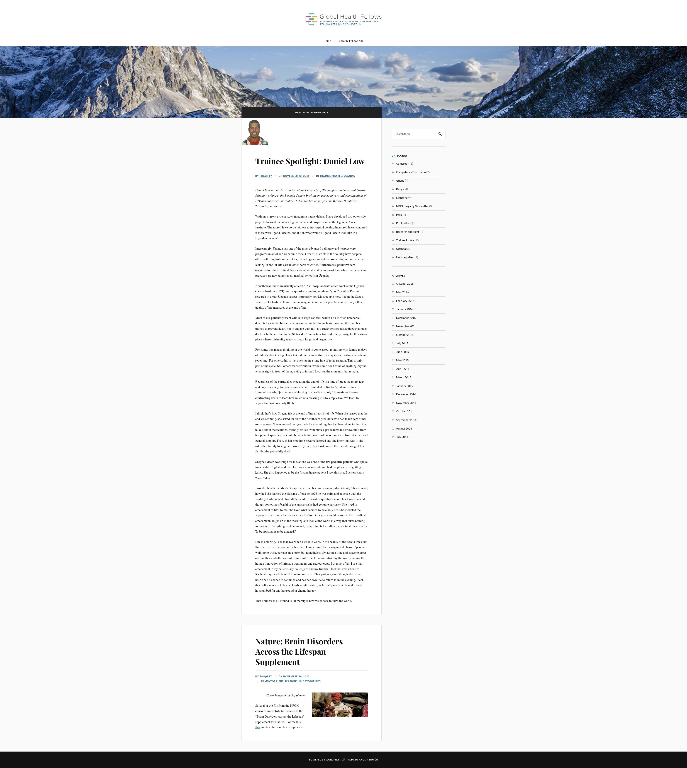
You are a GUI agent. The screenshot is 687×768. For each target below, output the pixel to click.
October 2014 (404, 411)
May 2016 (402, 292)
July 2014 (402, 436)
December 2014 (406, 394)
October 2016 (404, 283)
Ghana (400, 180)
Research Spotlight (407, 231)
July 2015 (402, 343)
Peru (399, 214)
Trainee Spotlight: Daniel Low (310, 161)
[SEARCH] (440, 134)
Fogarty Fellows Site (351, 41)
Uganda (349, 175)
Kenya (400, 189)
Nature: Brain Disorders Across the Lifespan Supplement (299, 651)
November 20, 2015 (296, 676)
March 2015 (403, 377)
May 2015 (402, 360)
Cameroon (402, 163)
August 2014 (404, 428)
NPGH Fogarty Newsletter (412, 206)
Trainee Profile (331, 175)
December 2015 (406, 317)
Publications (288, 681)
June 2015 (402, 351)
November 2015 (406, 326)
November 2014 (406, 402)
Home (327, 41)
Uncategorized (310, 681)
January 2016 (404, 309)
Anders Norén (368, 759)
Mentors (271, 681)
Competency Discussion (411, 172)
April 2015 (402, 368)
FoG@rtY (266, 175)
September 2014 (406, 419)
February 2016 (405, 300)
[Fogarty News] (344, 24)
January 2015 (404, 385)
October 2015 (404, 334)
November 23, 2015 (296, 175)
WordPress (333, 759)
